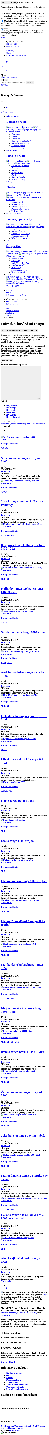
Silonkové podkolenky (20, 233)
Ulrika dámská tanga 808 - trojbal (24, 881)
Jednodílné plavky (19, 204)
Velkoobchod (12, 1382)
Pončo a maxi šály (19, 265)
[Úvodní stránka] (9, 77)
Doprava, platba (13, 1380)
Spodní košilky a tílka (20, 143)
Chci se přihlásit (8, 1362)
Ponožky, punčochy (19, 219)
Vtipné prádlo (17, 172)
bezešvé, (33, 1313)
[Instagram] (7, 62)
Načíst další (6, 1281)
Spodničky (15, 139)
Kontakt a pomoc (14, 1373)
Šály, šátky (13, 246)
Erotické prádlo (17, 148)
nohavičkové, (23, 1313)
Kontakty (10, 51)
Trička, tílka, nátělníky (20, 166)
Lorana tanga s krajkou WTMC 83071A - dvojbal (22, 1216)
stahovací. (5, 1315)
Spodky (14, 170)
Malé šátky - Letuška (20, 263)
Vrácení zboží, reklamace (17, 1384)
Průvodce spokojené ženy (16, 55)
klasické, (5, 1313)
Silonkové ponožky (19, 231)
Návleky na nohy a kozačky (23, 238)
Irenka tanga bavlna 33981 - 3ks (22, 1051)
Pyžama (14, 168)
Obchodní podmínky (15, 1387)
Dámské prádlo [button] (12, 116)
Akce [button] (8, 274)
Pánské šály (16, 267)
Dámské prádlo (16, 121)
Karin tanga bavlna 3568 (17, 800)
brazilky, (13, 1313)
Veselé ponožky (18, 229)
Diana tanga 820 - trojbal (18, 841)
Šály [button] (8, 240)
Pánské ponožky (18, 179)
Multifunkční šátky (19, 270)
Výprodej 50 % (12, 286)
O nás (8, 53)
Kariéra (9, 1378)
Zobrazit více (7, 360)
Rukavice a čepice (19, 272)
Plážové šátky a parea (20, 209)
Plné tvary (15, 134)
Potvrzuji (4, 37)
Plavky (14, 136)
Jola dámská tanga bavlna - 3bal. (23, 1135)
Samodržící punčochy (20, 236)
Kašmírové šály (17, 258)
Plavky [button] (9, 182)
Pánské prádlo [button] (12, 150)
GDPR (36, 1426)
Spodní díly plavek (19, 206)
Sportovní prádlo (18, 177)
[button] (2, 66)
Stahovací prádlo (18, 146)
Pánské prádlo (15, 155)
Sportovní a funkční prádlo (22, 141)
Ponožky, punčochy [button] (14, 213)
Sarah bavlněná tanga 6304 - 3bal (23, 632)
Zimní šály (15, 261)
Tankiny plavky (17, 202)
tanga (45, 1294)
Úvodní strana (7, 1426)
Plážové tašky (17, 211)
